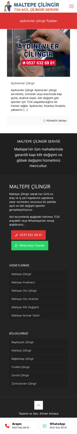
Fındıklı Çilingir (20, 367)
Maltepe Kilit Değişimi (25, 307)
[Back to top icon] (38, 405)
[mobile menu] (71, 6)
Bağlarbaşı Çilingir (22, 358)
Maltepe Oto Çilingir (24, 290)
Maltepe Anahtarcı (23, 282)
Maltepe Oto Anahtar (24, 299)
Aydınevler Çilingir (23, 83)
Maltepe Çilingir (21, 274)
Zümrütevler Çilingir (24, 383)
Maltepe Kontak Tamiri (25, 315)
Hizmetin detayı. (56, 120)
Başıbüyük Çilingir (22, 342)
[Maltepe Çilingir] (31, 6)
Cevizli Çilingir (20, 375)
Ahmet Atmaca (49, 413)
